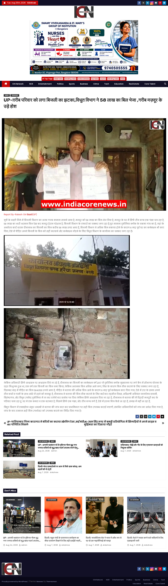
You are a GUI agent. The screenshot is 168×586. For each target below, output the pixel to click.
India (123, 79)
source (103, 79)
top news (94, 79)
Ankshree (136, 451)
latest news (58, 79)
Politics (60, 84)
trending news (113, 79)
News (7, 95)
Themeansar (51, 581)
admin (54, 451)
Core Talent (150, 84)
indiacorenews (83, 79)
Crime (96, 84)
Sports (72, 84)
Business (84, 84)
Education (119, 84)
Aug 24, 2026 (44, 451)
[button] (165, 83)
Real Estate (134, 84)
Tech (106, 84)
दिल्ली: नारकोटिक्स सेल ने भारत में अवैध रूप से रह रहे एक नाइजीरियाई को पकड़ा (104, 539)
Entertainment (45, 84)
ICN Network (18, 84)
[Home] (6, 84)
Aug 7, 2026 (126, 451)
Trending (15, 95)
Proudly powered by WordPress (15, 581)
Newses (40, 581)
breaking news (70, 79)
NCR (31, 84)
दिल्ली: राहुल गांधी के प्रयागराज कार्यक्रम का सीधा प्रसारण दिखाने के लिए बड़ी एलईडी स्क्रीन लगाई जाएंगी (63, 540)
